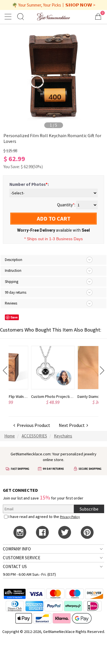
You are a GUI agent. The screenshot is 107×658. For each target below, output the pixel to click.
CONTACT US (15, 566)
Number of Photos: (29, 184)
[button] (5, 370)
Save (14, 317)
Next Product (72, 425)
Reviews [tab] (11, 303)
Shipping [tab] (11, 281)
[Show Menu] (9, 16)
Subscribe (89, 509)
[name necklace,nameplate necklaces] (53, 16)
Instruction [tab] (13, 270)
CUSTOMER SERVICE (21, 557)
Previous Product (32, 425)
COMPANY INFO (17, 549)
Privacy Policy (70, 517)
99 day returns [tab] (15, 292)
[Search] (20, 16)
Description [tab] (13, 259)
